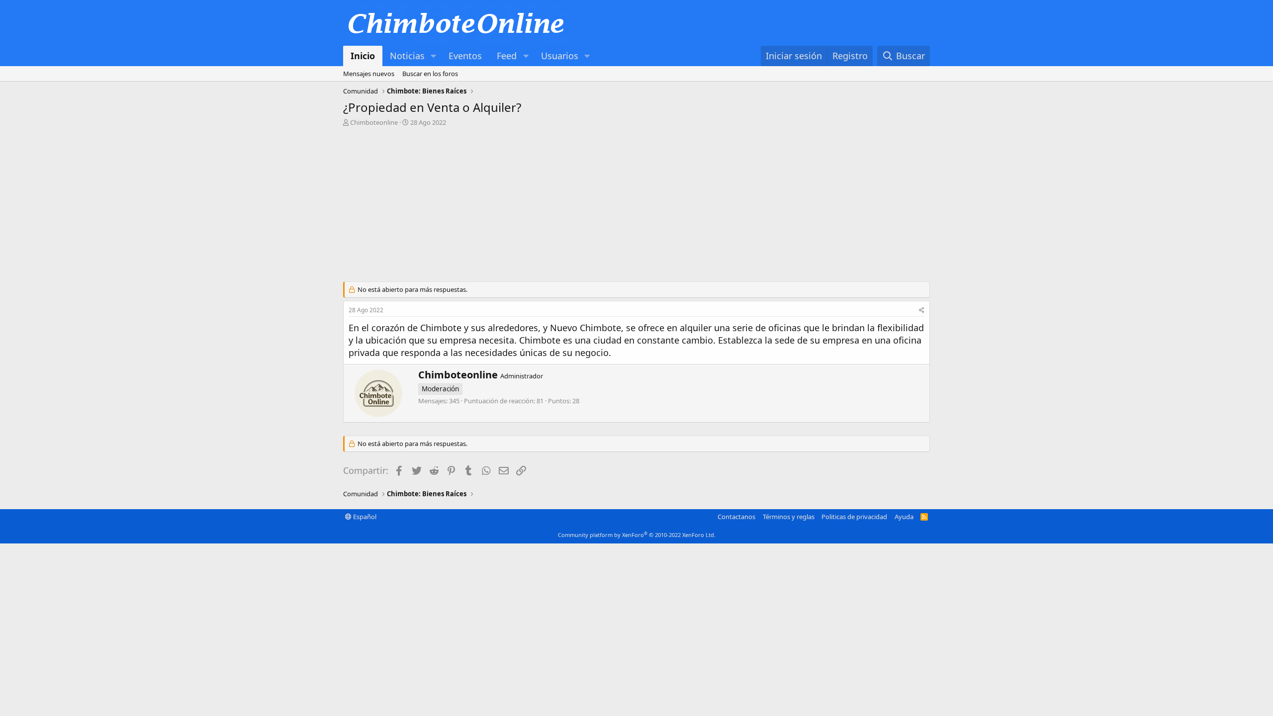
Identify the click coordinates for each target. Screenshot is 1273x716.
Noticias (407, 56)
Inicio (363, 56)
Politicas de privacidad (854, 516)
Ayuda (904, 516)
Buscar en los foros (430, 73)
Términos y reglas (789, 516)
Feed (507, 56)
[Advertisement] (636, 206)
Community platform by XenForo (637, 534)
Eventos (465, 56)
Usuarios (559, 56)
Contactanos (736, 516)
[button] (434, 56)
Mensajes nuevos (368, 73)
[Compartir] (921, 310)
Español (364, 516)
